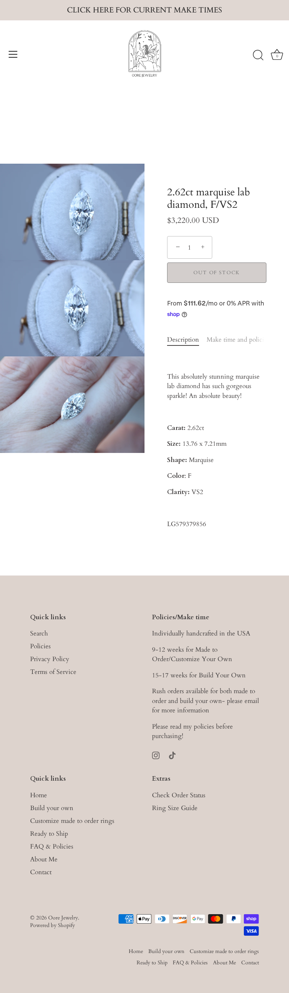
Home (38, 795)
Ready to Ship (49, 833)
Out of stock (216, 272)
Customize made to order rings (72, 821)
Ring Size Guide (175, 808)
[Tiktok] (172, 755)
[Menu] (13, 54)
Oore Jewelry (63, 917)
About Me (44, 859)
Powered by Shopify (52, 925)
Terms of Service (53, 672)
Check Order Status (178, 795)
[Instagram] (156, 755)
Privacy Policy (49, 659)
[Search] (258, 55)
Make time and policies (238, 339)
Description (183, 339)
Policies (40, 646)
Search (39, 633)
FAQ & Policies (51, 846)
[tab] (187, 340)
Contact (41, 872)
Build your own (51, 808)
